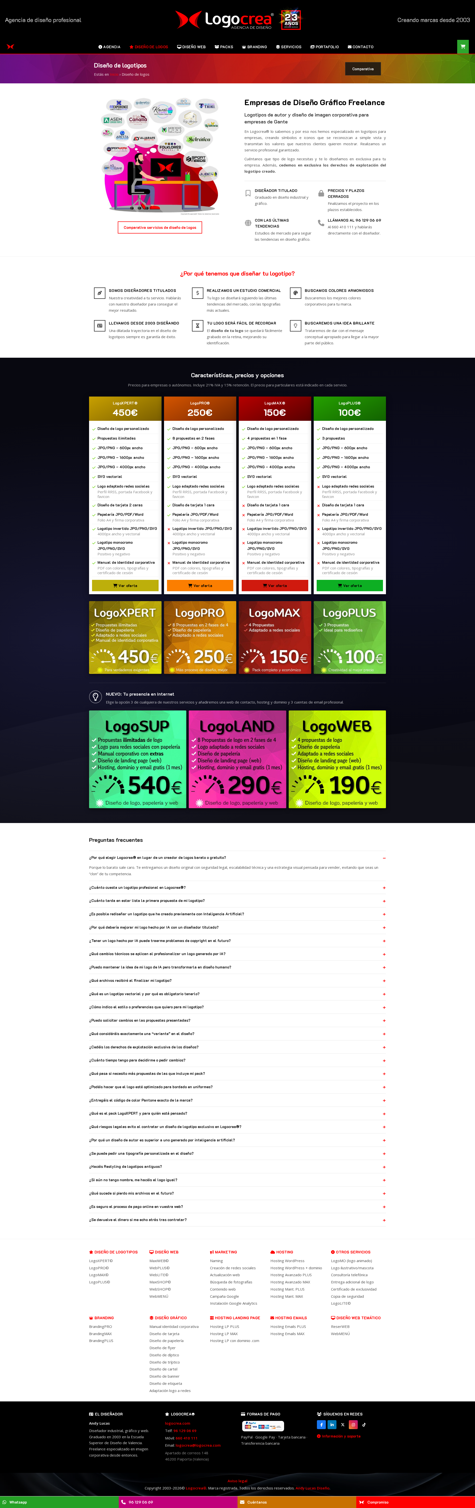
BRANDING (257, 46)
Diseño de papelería (166, 1340)
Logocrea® (196, 1487)
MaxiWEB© (159, 1260)
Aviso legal (237, 1480)
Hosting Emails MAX (287, 1333)
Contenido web (223, 1289)
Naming (216, 1260)
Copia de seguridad (347, 1296)
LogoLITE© (341, 1303)
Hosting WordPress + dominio (296, 1267)
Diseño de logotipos (116, 1251)
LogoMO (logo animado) (351, 1260)
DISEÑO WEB (194, 46)
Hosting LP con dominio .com (234, 1340)
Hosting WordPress (287, 1260)
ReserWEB (340, 1326)
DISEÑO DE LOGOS (151, 46)
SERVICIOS (291, 46)
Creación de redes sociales (233, 1267)
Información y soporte (341, 1436)
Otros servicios (353, 1251)
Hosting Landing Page (237, 1317)
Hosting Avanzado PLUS (291, 1274)
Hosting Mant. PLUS (287, 1289)
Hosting (284, 1251)
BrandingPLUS (101, 1340)
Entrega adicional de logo (352, 1281)
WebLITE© (158, 1274)
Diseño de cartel (163, 1369)
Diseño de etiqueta (165, 1383)
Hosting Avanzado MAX (290, 1281)
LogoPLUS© (99, 1281)
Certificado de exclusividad (354, 1289)
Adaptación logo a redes (170, 1390)
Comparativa (363, 68)
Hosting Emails (291, 1317)
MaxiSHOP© (160, 1281)
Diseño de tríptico (164, 1362)
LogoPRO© (99, 1267)
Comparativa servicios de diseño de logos (160, 227)
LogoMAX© (99, 1274)
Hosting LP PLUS (224, 1326)
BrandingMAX (100, 1333)
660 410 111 (187, 1438)
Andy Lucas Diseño (313, 1487)
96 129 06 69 (184, 1430)
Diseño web (167, 1251)
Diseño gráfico (171, 1317)
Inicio (114, 74)
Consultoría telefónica (349, 1274)
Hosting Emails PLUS (288, 1326)
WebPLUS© (159, 1267)
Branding (104, 1317)
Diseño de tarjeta (164, 1333)
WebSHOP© (160, 1289)
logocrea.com (177, 1423)
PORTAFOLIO (327, 46)
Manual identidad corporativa (174, 1326)
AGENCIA (111, 46)
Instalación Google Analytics (233, 1303)
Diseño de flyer (162, 1347)
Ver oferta (128, 585)
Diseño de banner (164, 1376)
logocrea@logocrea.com (198, 1445)
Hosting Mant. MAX (286, 1296)
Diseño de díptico (164, 1354)
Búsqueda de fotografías (231, 1281)
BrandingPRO (100, 1326)
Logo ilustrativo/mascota (352, 1267)
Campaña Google (224, 1296)
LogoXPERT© (101, 1260)
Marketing (226, 1251)
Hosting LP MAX (224, 1333)
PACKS (226, 46)
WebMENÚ (158, 1296)
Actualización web (225, 1274)
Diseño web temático (358, 1317)
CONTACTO (363, 46)
